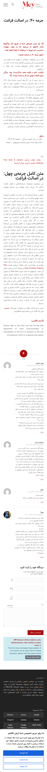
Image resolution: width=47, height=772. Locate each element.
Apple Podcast (10, 726)
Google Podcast (23, 726)
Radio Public (36, 725)
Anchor (23, 715)
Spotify (36, 715)
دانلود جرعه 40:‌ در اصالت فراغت (30, 54)
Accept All (23, 753)
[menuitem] (12, 5)
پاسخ (42, 432)
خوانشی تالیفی (28, 681)
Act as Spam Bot (33, 657)
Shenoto (10, 715)
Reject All (23, 766)
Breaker (36, 720)
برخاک (37, 695)
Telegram (10, 720)
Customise (23, 759)
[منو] (7, 5)
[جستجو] (12, 5)
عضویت (6, 308)
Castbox (23, 720)
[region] (23, 750)
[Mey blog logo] (27, 5)
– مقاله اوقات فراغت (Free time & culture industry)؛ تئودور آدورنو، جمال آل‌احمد (23, 162)
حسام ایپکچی (38, 687)
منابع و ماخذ (19, 689)
